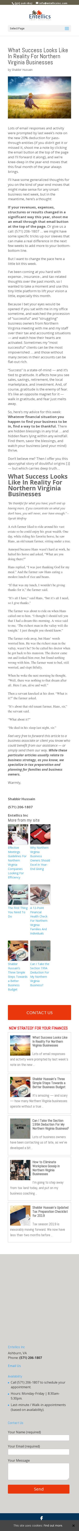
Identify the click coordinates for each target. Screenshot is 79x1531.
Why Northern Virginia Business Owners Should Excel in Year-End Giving (40, 858)
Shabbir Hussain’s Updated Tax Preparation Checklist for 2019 (50, 1211)
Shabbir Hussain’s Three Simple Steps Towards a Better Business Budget (18, 976)
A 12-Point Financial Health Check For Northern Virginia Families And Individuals (38, 920)
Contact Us (40, 1012)
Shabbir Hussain (22, 70)
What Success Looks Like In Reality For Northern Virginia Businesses (49, 1041)
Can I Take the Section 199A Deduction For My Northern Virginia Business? (39, 974)
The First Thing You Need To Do (18, 912)
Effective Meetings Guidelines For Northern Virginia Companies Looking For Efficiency (17, 862)
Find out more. (53, 1525)
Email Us (14, 1366)
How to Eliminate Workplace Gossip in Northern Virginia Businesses (46, 1168)
